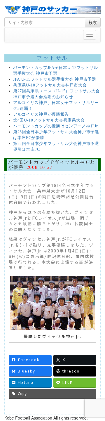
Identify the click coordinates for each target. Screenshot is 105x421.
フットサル (52, 58)
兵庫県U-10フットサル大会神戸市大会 (50, 85)
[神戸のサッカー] (52, 10)
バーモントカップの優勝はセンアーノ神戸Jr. (56, 126)
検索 (93, 22)
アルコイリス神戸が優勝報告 (41, 114)
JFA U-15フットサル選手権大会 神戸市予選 (54, 79)
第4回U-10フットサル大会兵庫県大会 (49, 120)
